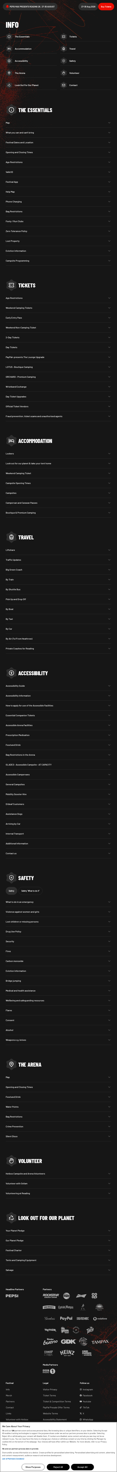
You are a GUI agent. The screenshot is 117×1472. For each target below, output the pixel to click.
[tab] (11, 891)
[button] (58, 123)
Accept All (82, 1467)
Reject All (58, 1467)
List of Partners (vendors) (13, 1459)
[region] (58, 1447)
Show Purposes (33, 1467)
